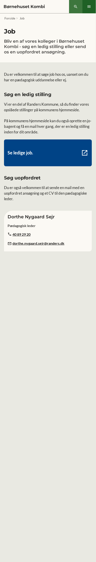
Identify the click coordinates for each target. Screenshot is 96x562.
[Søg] (75, 6)
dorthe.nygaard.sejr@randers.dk (38, 243)
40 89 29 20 (21, 234)
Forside (9, 18)
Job (22, 18)
